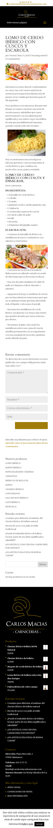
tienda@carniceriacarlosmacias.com (23, 769)
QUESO (8, 485)
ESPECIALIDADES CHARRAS (19, 472)
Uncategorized (39, 55)
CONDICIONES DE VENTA (19, 791)
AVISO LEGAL (14, 787)
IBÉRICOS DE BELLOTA (16, 480)
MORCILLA (10, 506)
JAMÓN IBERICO (13, 467)
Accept (39, 824)
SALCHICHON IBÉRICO (16, 498)
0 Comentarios (12, 59)
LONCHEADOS (12, 493)
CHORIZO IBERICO (14, 489)
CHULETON (11, 476)
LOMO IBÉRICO (13, 463)
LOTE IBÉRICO (12, 502)
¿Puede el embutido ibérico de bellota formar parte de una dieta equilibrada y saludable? (24, 537)
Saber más (27, 824)
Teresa (12, 55)
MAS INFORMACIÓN (17, 796)
